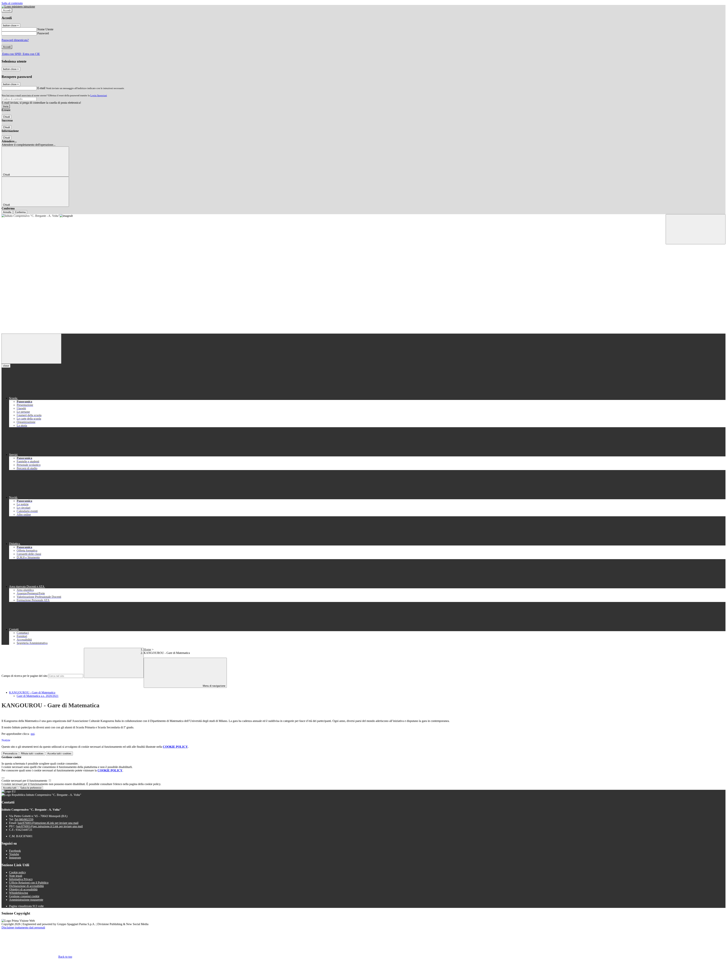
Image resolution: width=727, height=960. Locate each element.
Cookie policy (17, 872)
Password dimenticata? (15, 40)
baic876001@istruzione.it (48, 822)
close (6, 365)
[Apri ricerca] (695, 229)
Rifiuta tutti (32, 753)
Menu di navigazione (213, 685)
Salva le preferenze (30, 787)
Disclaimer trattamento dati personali (23, 927)
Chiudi (6, 116)
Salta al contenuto (12, 3)
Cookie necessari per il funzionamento (25, 780)
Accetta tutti (59, 753)
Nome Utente (45, 29)
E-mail (41, 88)
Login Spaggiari (98, 95)
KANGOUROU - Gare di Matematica (32, 692)
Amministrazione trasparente (26, 899)
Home (147, 649)
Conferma (20, 212)
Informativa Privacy (21, 879)
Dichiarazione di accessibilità (26, 886)
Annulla (7, 212)
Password (43, 33)
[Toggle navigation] (31, 349)
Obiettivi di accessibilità (23, 889)
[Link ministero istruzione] (18, 6)
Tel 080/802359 (23, 819)
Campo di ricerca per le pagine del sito (24, 675)
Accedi (7, 10)
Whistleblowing (18, 892)
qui (32, 733)
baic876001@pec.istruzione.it (49, 826)
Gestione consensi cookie (24, 896)
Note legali (15, 875)
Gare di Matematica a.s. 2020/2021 (38, 695)
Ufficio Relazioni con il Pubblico (28, 882)
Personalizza (10, 753)
